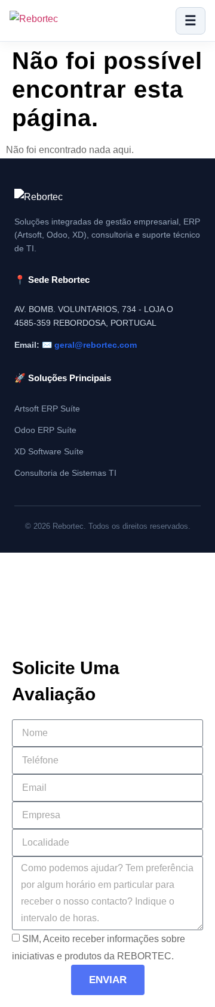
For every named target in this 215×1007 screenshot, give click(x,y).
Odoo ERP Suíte (45, 430)
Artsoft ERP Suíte (47, 408)
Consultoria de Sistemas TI (65, 473)
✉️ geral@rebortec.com (89, 345)
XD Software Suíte (49, 451)
